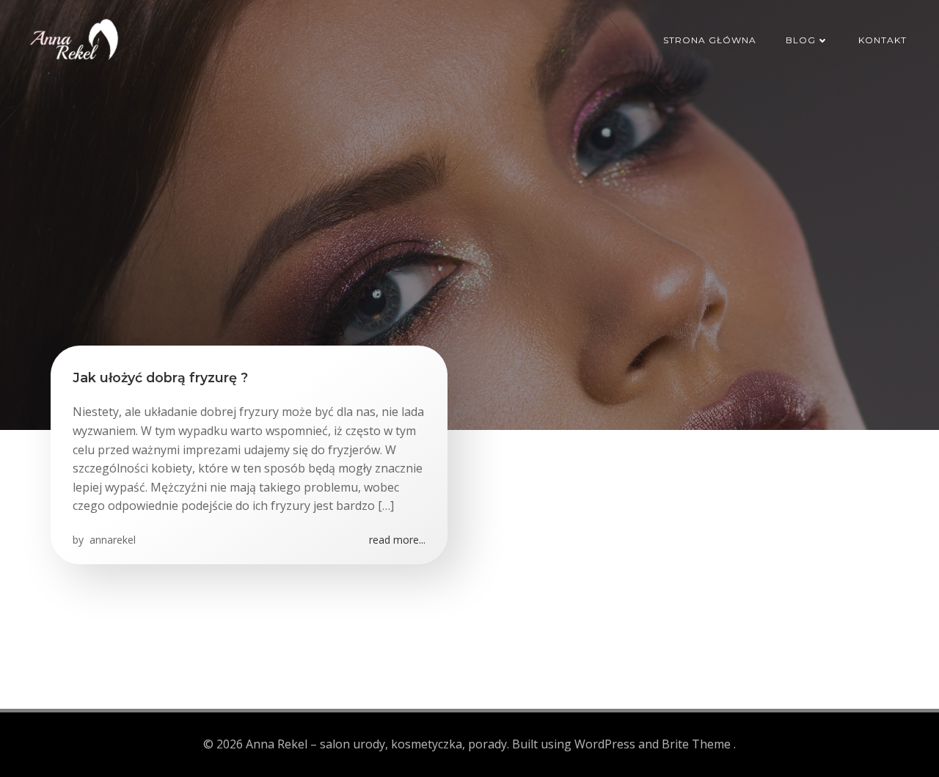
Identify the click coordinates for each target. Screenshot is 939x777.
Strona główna (709, 39)
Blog (801, 39)
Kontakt (882, 39)
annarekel (111, 540)
